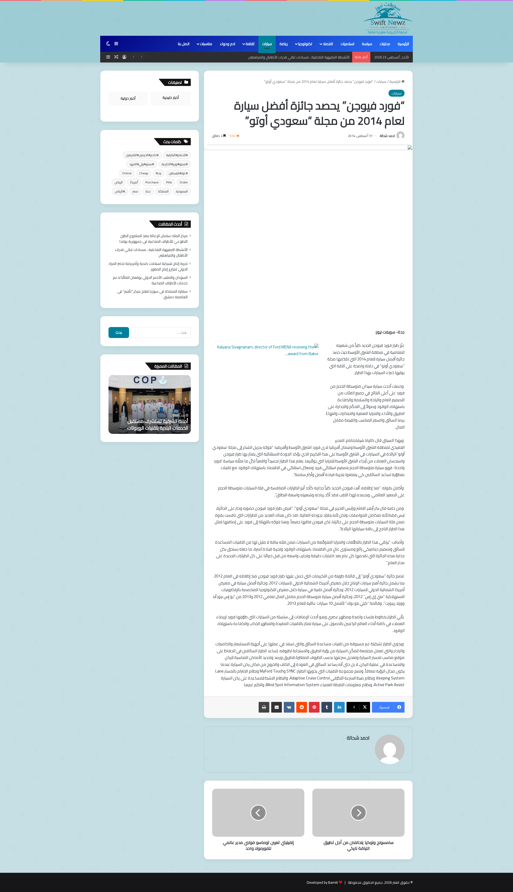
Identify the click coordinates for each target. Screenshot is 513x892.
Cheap (143, 173)
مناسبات (206, 43)
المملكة (163, 191)
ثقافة (250, 43)
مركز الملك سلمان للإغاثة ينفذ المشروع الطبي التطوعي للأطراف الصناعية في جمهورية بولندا (153, 238)
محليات (385, 43)
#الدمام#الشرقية (177, 155)
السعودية (182, 191)
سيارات (267, 43)
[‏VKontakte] (289, 707)
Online (127, 173)
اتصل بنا (183, 43)
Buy (158, 173)
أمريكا (134, 182)
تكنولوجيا (305, 43)
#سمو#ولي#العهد (141, 164)
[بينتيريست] (314, 707)
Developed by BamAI (322, 882)
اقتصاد (328, 43)
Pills (169, 182)
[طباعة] (264, 707)
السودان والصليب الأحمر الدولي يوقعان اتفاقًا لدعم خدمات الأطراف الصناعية (150, 280)
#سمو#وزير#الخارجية (175, 164)
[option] (149, 404)
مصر (135, 191)
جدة (148, 191)
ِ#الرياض (120, 191)
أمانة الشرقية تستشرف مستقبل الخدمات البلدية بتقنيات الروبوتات (157, 424)
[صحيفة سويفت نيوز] (388, 18)
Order (184, 182)
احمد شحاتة (387, 136)
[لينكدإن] (339, 707)
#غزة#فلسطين (178, 173)
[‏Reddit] (301, 707)
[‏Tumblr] (326, 707)
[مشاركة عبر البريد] (276, 707)
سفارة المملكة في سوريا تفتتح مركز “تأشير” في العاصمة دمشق (152, 294)
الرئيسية (403, 43)
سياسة (367, 43)
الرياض (119, 182)
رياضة (283, 43)
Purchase (152, 182)
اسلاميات (347, 43)
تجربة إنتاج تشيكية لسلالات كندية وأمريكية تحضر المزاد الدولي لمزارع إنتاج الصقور (148, 266)
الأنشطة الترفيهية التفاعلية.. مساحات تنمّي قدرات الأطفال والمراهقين (298, 57)
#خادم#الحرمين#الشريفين (142, 155)
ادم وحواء (227, 43)
